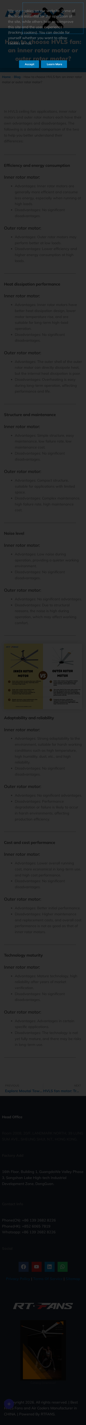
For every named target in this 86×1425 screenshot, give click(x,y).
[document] (43, 712)
